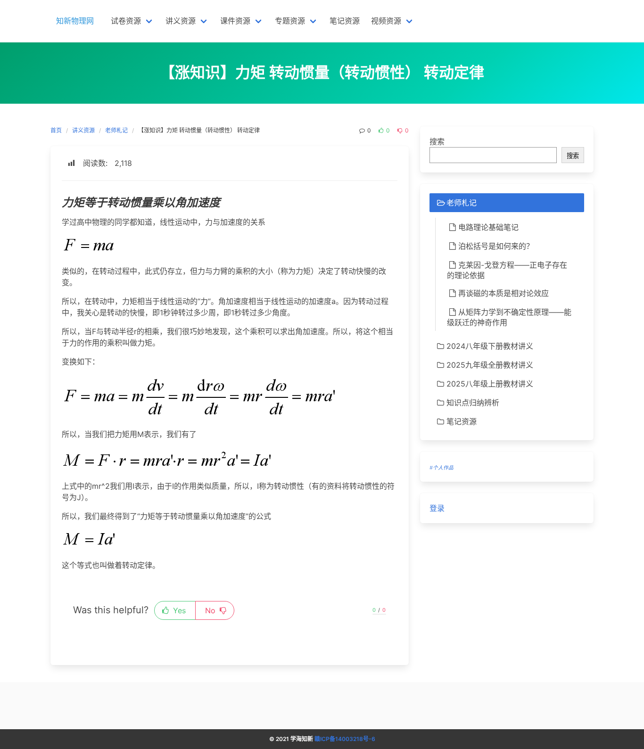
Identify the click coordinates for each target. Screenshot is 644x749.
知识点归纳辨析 (472, 402)
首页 (56, 130)
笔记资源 (461, 421)
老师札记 (116, 130)
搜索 (437, 141)
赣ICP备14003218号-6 (344, 738)
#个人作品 (441, 468)
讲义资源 (83, 130)
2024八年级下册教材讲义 (489, 346)
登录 (437, 508)
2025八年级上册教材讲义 (489, 383)
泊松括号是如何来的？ (496, 246)
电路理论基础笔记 (488, 227)
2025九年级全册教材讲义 (489, 365)
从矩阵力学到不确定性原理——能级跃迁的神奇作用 (509, 317)
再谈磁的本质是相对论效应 (503, 293)
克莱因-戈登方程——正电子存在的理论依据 (507, 270)
